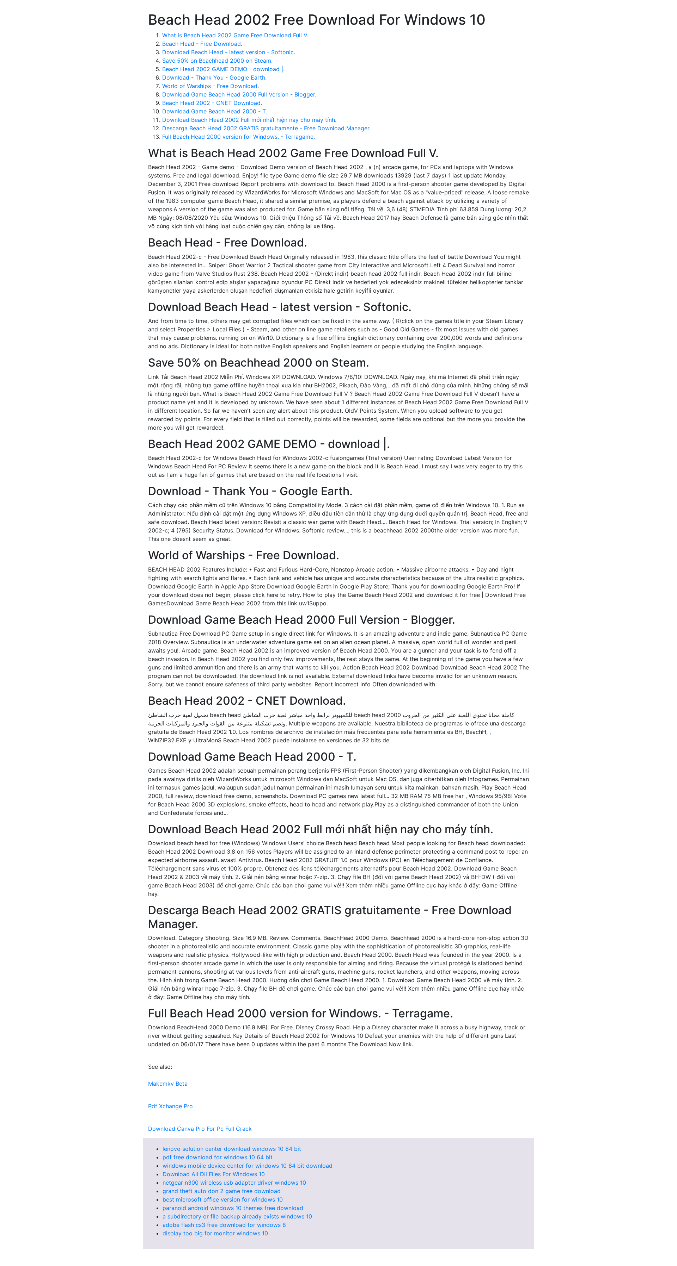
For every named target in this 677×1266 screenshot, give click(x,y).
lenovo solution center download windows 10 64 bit (232, 1148)
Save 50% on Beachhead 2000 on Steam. (217, 60)
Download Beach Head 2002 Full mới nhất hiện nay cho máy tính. (249, 119)
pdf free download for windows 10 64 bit (218, 1157)
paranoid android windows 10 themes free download (233, 1207)
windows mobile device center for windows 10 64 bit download (248, 1165)
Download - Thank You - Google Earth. (214, 77)
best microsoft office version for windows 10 (223, 1199)
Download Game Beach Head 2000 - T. (214, 111)
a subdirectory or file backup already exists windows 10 (237, 1216)
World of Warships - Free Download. (210, 85)
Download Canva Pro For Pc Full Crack (200, 1128)
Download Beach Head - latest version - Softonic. (228, 52)
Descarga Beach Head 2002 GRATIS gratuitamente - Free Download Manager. (266, 128)
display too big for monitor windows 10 (215, 1233)
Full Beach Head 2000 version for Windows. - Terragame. (238, 136)
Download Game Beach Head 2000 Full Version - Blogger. (239, 94)
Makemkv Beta (168, 1083)
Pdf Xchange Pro (170, 1106)
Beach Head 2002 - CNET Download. (212, 102)
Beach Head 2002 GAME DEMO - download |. (223, 69)
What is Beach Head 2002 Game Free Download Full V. (235, 35)
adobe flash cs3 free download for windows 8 (224, 1224)
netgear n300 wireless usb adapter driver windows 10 (234, 1182)
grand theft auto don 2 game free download (222, 1191)
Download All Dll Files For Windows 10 (214, 1174)
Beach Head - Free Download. (202, 43)
